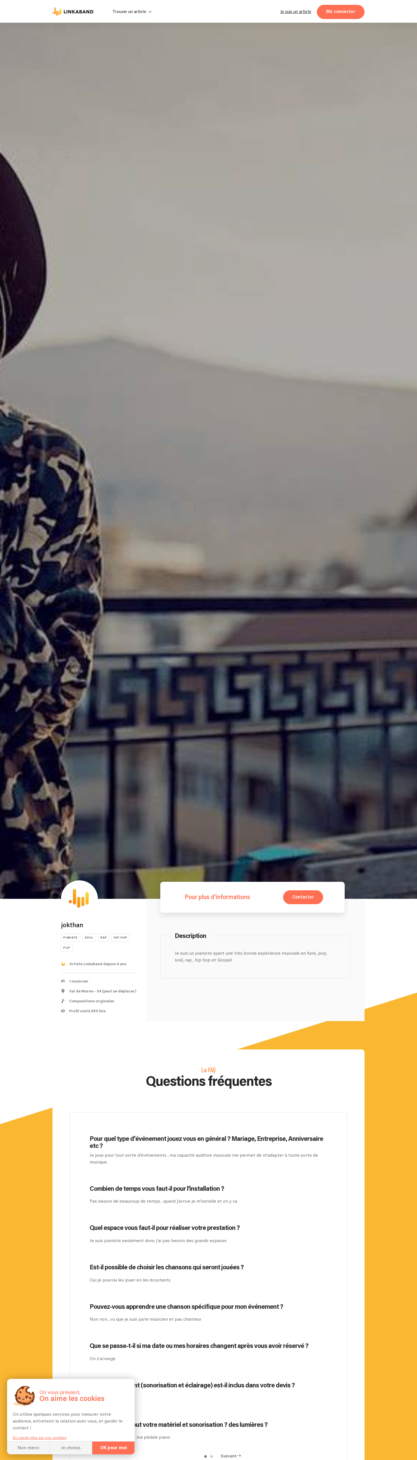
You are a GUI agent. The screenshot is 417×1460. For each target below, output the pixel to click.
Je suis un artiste (295, 12)
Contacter (303, 897)
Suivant (229, 1456)
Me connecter (340, 11)
